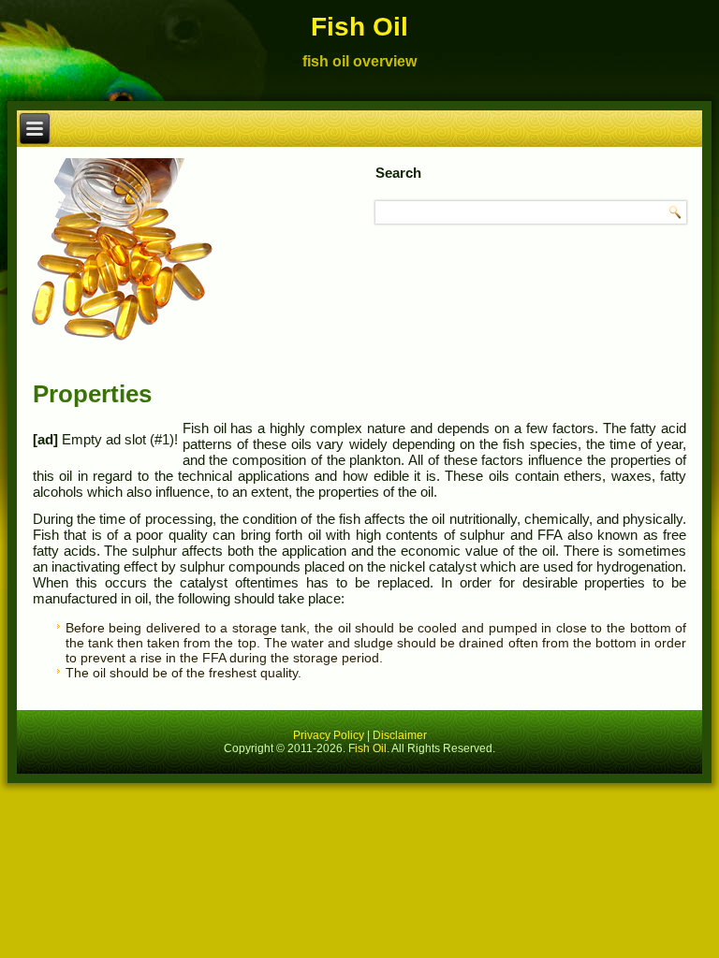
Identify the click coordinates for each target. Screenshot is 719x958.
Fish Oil (359, 26)
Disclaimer (400, 735)
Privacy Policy (328, 735)
